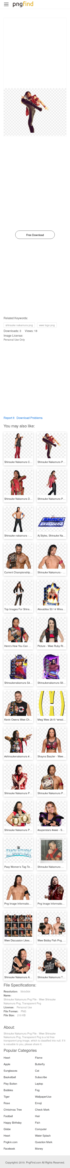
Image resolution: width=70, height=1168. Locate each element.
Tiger (7, 1096)
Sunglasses (10, 1070)
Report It (9, 418)
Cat (37, 1070)
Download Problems (30, 418)
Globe (7, 1129)
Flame (38, 1057)
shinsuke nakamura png (19, 325)
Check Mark (42, 1109)
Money (39, 1148)
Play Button (10, 1083)
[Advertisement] (35, 53)
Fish (37, 1122)
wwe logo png (47, 325)
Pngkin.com (11, 1142)
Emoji (38, 1103)
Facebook (9, 1148)
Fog (37, 1090)
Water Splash (43, 1135)
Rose (7, 1103)
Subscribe (41, 1077)
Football (8, 1116)
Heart (7, 1057)
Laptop (39, 1083)
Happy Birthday (13, 1122)
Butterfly (40, 1064)
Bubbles (8, 1090)
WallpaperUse (43, 1096)
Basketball (10, 1077)
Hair (37, 1116)
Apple (7, 1064)
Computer (41, 1129)
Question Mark (43, 1142)
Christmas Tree (13, 1109)
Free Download (35, 235)
